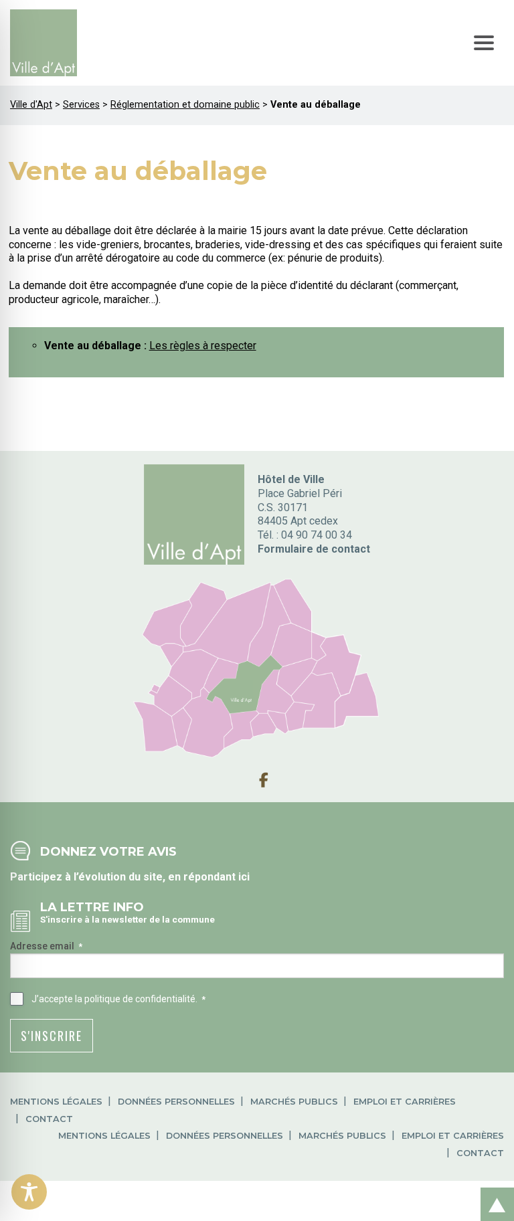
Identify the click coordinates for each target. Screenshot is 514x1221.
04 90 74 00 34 (316, 535)
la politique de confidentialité (135, 999)
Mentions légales (56, 1102)
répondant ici (216, 876)
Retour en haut (493, 1190)
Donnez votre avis (108, 851)
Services (81, 104)
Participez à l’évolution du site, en (96, 876)
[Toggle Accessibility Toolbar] (29, 1192)
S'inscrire (51, 1035)
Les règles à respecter (202, 345)
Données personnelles (176, 1102)
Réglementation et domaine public (185, 104)
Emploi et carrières (404, 1102)
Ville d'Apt (31, 104)
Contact (49, 1119)
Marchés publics (294, 1102)
